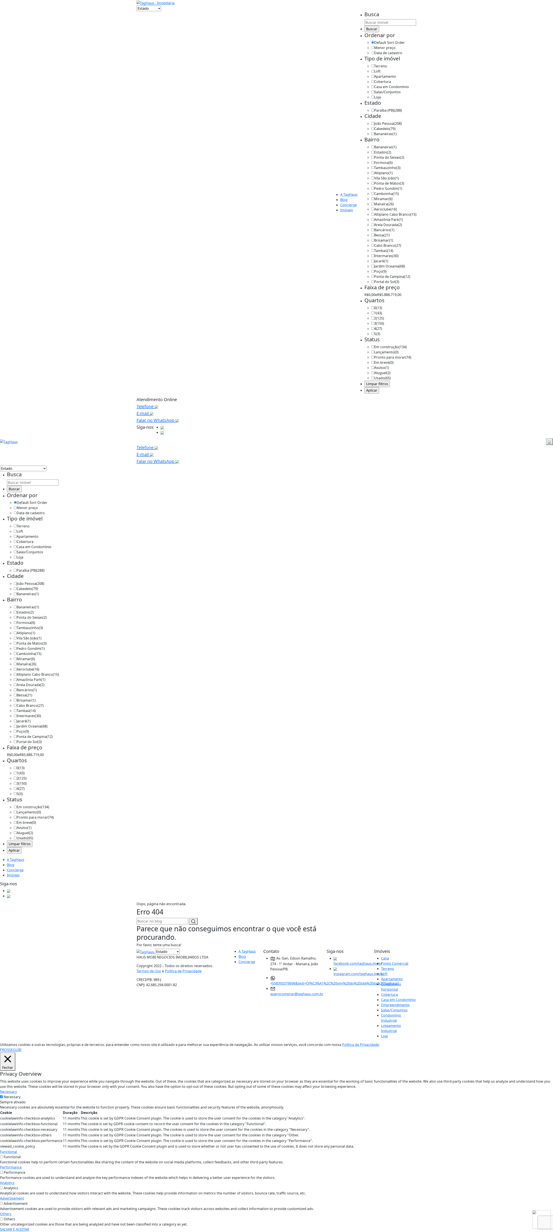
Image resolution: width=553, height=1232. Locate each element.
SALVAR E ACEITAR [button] (14, 1229)
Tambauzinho (387, 167)
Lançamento (386, 352)
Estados (382, 152)
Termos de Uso (149, 971)
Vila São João (386, 178)
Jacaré (381, 261)
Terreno (380, 66)
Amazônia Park (388, 219)
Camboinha (386, 193)
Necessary (12, 1096)
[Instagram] (162, 432)
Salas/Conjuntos (387, 92)
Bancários (384, 230)
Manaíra (384, 204)
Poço (380, 271)
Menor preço (385, 47)
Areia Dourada (388, 224)
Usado (382, 378)
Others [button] (5, 1213)
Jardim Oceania (389, 266)
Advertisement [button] (12, 1198)
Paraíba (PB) (388, 110)
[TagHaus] (146, 951)
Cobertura (382, 81)
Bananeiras (385, 133)
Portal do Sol (386, 281)
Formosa (383, 162)
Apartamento (385, 76)
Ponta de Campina (392, 276)
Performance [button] (11, 1167)
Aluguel (382, 372)
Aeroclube (385, 209)
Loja (377, 97)
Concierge (348, 204)
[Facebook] (162, 427)
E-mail (143, 413)
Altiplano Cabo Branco (395, 214)
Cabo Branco (387, 245)
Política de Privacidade (183, 971)
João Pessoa (388, 123)
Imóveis (346, 210)
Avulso (381, 367)
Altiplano (383, 173)
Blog (344, 199)
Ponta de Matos (389, 183)
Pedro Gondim (388, 188)
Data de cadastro (388, 53)
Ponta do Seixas (389, 157)
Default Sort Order (389, 42)
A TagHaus (349, 194)
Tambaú (383, 250)
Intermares (386, 255)
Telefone (146, 406)
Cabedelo (385, 128)
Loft (377, 71)
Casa (385, 958)
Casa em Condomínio (391, 86)
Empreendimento (395, 1005)
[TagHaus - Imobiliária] (156, 2)
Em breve (384, 362)
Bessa (382, 235)
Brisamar (383, 240)
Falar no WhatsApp (156, 420)
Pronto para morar (392, 357)
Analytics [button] (7, 1182)
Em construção (390, 347)
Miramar (383, 198)
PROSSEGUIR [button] (10, 1049)
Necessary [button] (8, 1091)
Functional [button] (8, 1151)
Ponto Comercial (394, 963)
